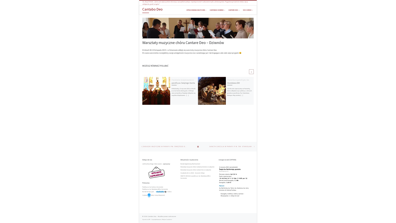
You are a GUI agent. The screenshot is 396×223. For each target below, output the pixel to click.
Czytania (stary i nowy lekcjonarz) (153, 195)
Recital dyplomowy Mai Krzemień (190, 164)
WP (149, 219)
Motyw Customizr (167, 219)
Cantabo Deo (152, 216)
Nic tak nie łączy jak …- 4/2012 (156, 192)
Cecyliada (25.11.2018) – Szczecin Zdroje (192, 173)
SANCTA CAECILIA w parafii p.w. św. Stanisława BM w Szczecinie (195, 177)
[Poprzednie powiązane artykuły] (246, 71)
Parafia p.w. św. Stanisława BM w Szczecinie (155, 189)
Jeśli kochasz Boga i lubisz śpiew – (156, 164)
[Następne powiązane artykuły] (251, 71)
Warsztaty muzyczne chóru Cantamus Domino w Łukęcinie (197, 167)
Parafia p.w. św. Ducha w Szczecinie (152, 187)
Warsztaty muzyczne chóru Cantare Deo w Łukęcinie (195, 170)
